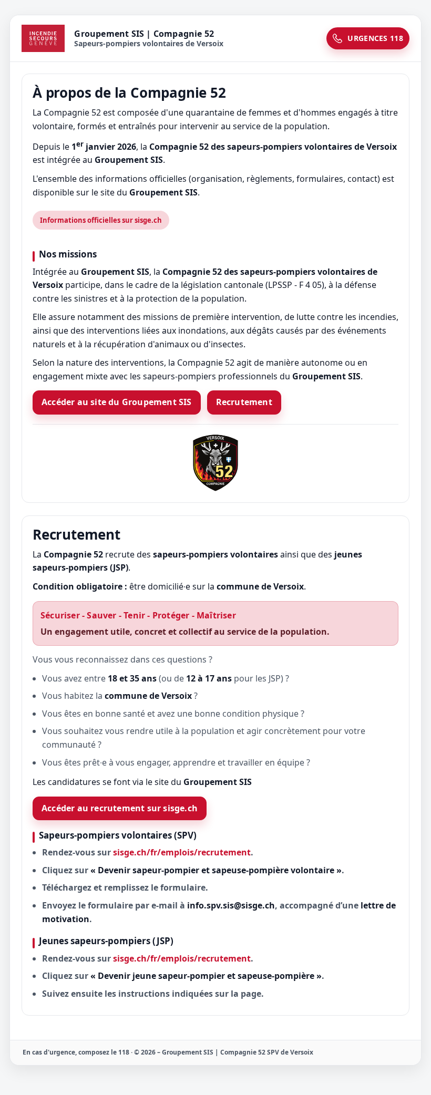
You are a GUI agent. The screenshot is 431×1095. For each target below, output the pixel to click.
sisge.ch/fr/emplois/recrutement (182, 852)
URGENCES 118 (375, 38)
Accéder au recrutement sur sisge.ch (120, 808)
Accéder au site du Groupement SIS (117, 402)
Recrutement (244, 402)
